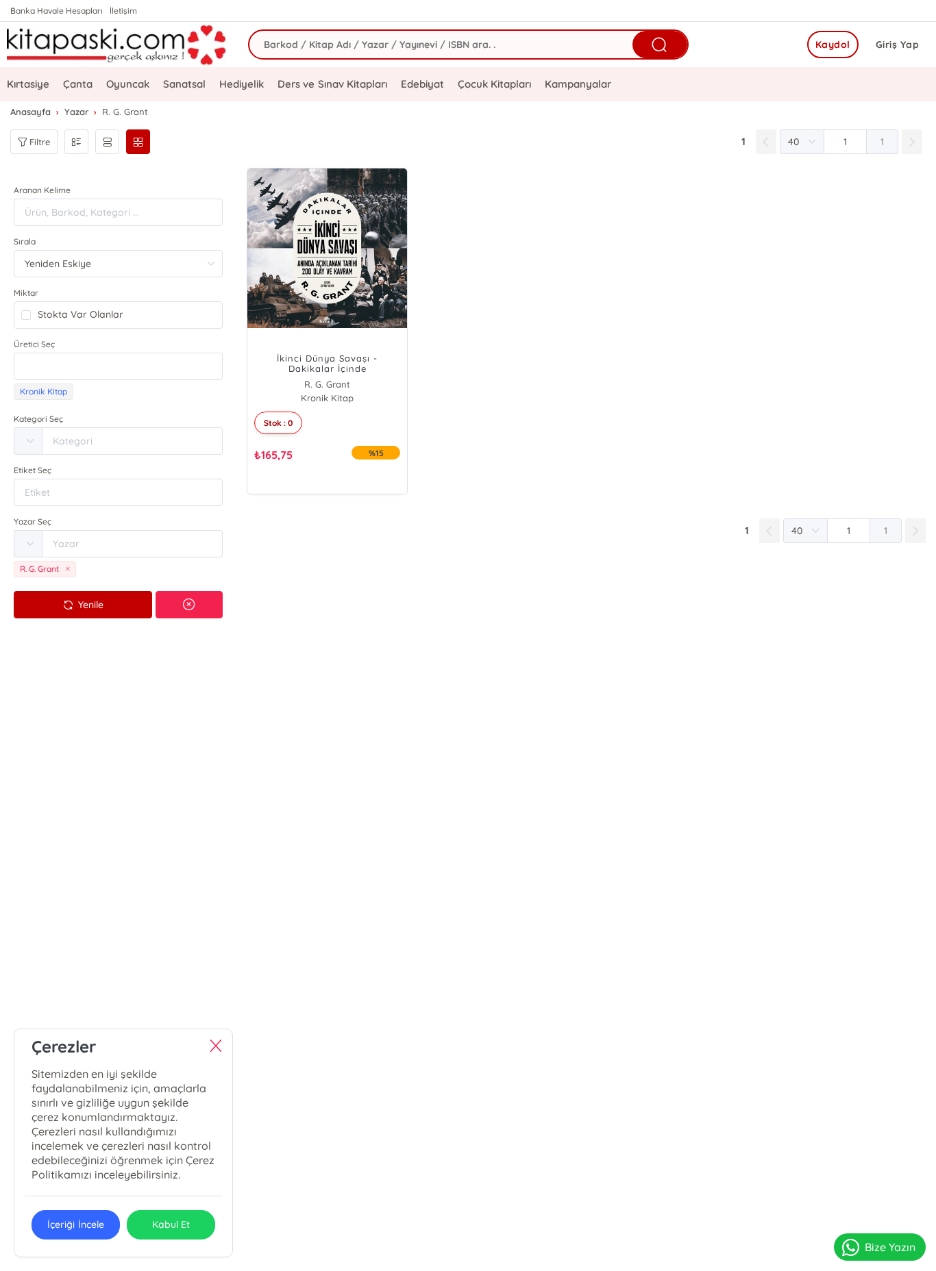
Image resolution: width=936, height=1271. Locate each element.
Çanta (78, 83)
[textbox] (118, 366)
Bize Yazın (890, 1247)
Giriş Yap (898, 44)
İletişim (123, 10)
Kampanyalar (578, 83)
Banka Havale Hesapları (56, 10)
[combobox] (118, 366)
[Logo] (117, 44)
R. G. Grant (327, 384)
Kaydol (832, 44)
